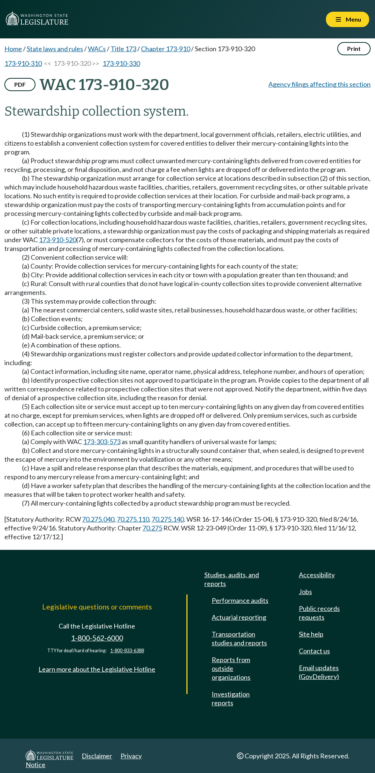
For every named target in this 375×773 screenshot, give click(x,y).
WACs (97, 49)
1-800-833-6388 (127, 650)
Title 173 (123, 49)
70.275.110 (133, 519)
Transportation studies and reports (239, 638)
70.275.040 (98, 519)
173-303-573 (101, 442)
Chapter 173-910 (165, 49)
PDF (20, 84)
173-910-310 (23, 63)
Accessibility (317, 575)
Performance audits (240, 600)
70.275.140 (168, 519)
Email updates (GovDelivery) (319, 672)
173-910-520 (57, 240)
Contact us (314, 651)
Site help (311, 634)
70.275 (152, 528)
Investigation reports (231, 698)
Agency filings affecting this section (319, 84)
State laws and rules (55, 49)
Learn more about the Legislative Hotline (96, 669)
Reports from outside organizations (231, 668)
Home (13, 49)
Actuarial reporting (239, 617)
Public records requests (319, 612)
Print (354, 48)
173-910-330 (121, 63)
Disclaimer (97, 756)
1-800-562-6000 (97, 638)
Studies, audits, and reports (231, 579)
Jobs (305, 592)
